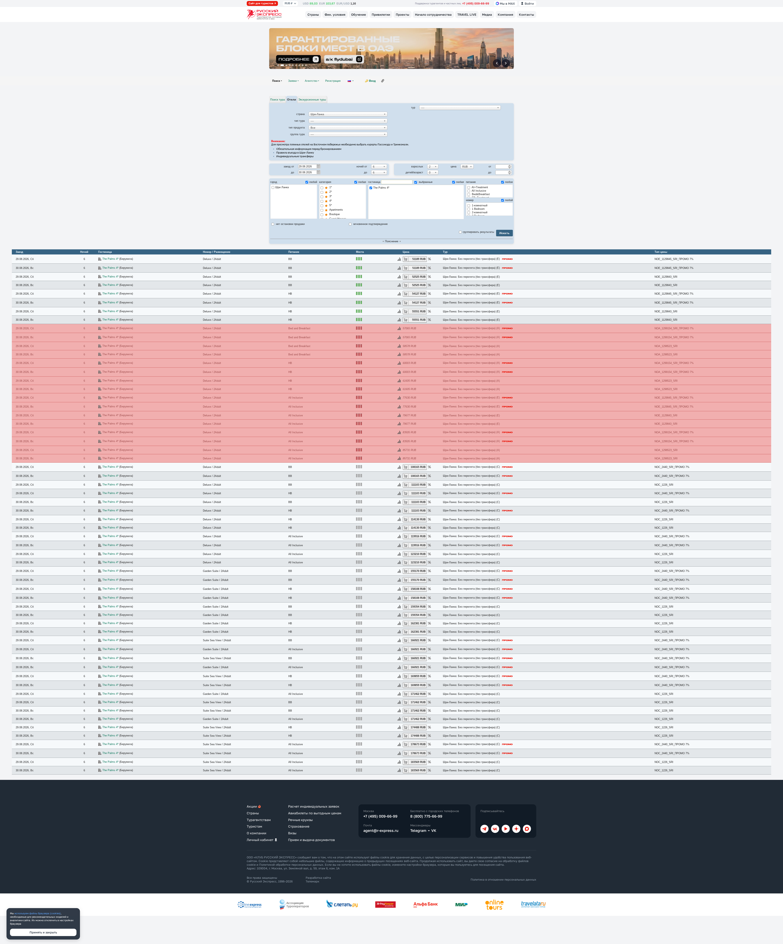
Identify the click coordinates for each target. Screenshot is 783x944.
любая (362, 181)
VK (433, 830)
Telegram (418, 830)
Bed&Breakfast (480, 194)
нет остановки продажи (290, 223)
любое (509, 181)
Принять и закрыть (43, 932)
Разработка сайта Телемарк (318, 879)
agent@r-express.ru (380, 830)
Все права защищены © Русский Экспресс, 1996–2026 (270, 879)
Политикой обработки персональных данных (291, 864)
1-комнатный (479, 205)
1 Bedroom (478, 208)
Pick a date (318, 166)
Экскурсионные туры (312, 99)
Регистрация (333, 80)
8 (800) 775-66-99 (426, 816)
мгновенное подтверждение (370, 223)
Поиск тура (277, 99)
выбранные (425, 181)
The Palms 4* (381, 187)
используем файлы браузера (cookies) (37, 913)
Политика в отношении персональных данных (503, 879)
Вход (372, 80)
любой (313, 181)
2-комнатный (479, 212)
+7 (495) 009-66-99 (475, 3)
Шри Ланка (282, 187)
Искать (504, 233)
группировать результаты (478, 231)
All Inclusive (478, 190)
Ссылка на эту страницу (383, 81)
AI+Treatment (479, 187)
